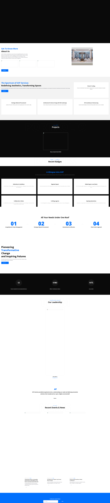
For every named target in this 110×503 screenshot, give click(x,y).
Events (30, 478)
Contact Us (4, 262)
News (53, 478)
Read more (4, 70)
